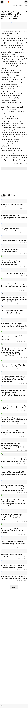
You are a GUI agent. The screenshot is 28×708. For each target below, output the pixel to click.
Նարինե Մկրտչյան (23, 163)
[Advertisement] (14, 706)
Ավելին (14, 587)
